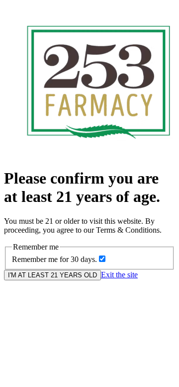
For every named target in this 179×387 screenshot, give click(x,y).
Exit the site (119, 274)
